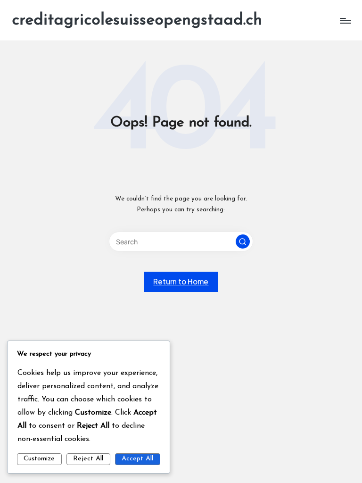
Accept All (137, 458)
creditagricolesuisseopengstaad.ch (137, 20)
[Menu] (345, 21)
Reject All (88, 458)
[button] (243, 241)
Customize (39, 458)
